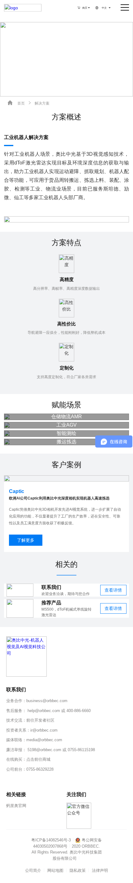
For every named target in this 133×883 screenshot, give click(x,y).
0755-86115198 (81, 749)
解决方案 (38, 102)
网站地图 (55, 870)
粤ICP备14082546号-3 (51, 840)
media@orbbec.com (44, 739)
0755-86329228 (40, 769)
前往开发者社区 (40, 720)
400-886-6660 (78, 710)
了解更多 (25, 540)
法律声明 (100, 870)
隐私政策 (78, 870)
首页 (16, 102)
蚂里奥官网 (16, 805)
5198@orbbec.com (44, 749)
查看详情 (113, 590)
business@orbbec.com (46, 700)
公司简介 (33, 870)
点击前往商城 (38, 759)
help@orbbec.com (44, 710)
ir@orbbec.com (44, 730)
